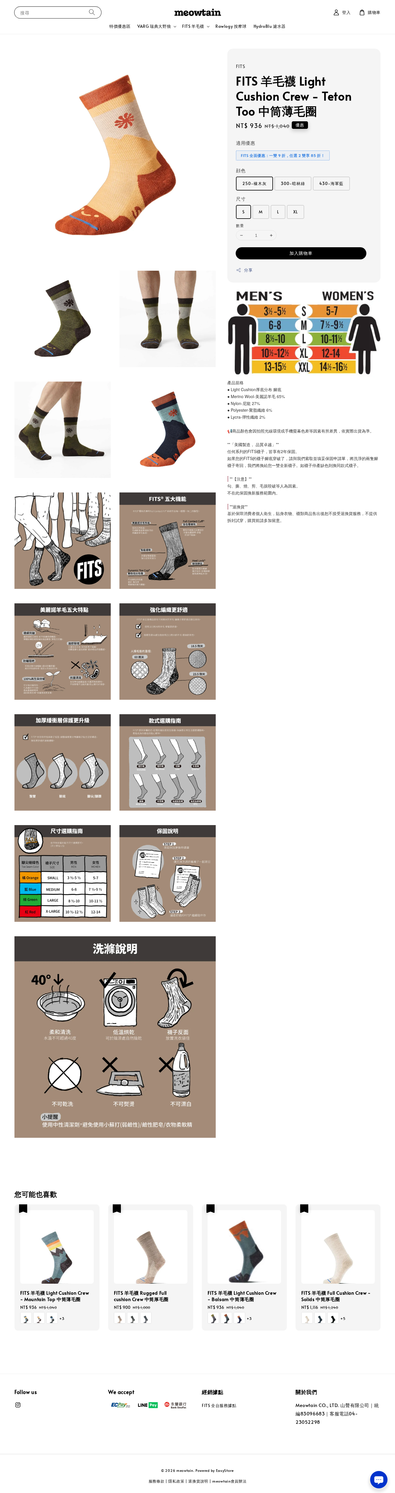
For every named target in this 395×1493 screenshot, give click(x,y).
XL (295, 212)
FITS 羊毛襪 (193, 26)
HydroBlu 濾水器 (270, 26)
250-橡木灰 (254, 183)
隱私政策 (176, 1481)
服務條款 (157, 1481)
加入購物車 (301, 253)
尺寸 (241, 198)
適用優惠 (245, 143)
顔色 (241, 170)
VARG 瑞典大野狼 (154, 26)
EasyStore (225, 1470)
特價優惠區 (119, 26)
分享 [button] (248, 270)
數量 (240, 225)
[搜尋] (92, 12)
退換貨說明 (198, 1481)
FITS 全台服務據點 (219, 1405)
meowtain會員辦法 (229, 1481)
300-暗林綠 (293, 183)
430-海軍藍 (331, 183)
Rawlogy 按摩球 (231, 26)
